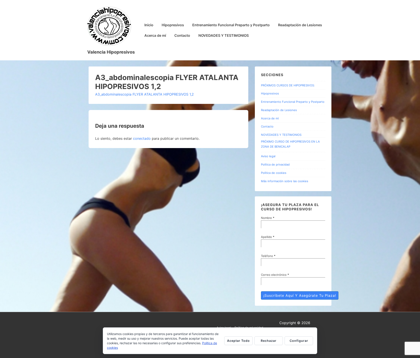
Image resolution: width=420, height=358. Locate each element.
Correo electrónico (275, 274)
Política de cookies (273, 173)
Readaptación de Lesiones (300, 25)
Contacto (182, 35)
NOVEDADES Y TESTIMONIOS (223, 35)
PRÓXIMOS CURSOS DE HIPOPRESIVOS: (288, 85)
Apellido (267, 237)
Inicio (148, 25)
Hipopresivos (173, 25)
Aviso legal (268, 156)
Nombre (267, 218)
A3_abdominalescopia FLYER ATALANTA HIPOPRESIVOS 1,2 (144, 94)
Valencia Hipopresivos (111, 52)
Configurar (299, 340)
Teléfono (268, 256)
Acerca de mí (155, 35)
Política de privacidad (275, 164)
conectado (142, 138)
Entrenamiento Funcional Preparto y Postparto (231, 25)
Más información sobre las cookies (284, 181)
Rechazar (268, 340)
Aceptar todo (238, 340)
